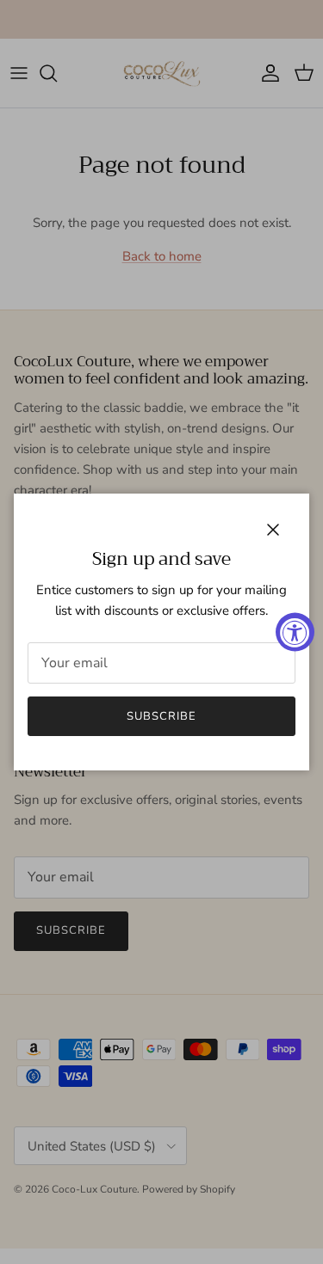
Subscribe (161, 716)
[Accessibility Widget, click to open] (295, 632)
